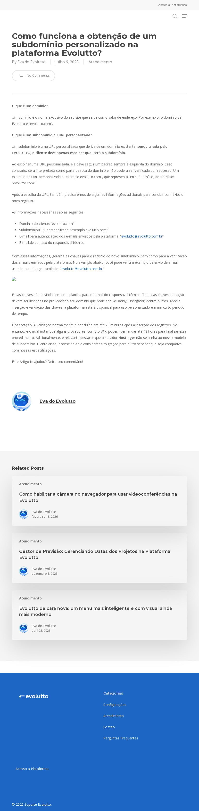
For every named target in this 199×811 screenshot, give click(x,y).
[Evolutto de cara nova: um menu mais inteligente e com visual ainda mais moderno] (99, 615)
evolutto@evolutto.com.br (141, 236)
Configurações (114, 704)
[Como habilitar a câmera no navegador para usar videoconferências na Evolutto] (99, 501)
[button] (184, 16)
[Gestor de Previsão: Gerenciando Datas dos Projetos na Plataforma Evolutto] (99, 558)
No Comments (37, 75)
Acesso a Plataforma (32, 768)
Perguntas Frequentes (120, 738)
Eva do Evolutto (31, 62)
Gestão (109, 727)
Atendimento (100, 62)
